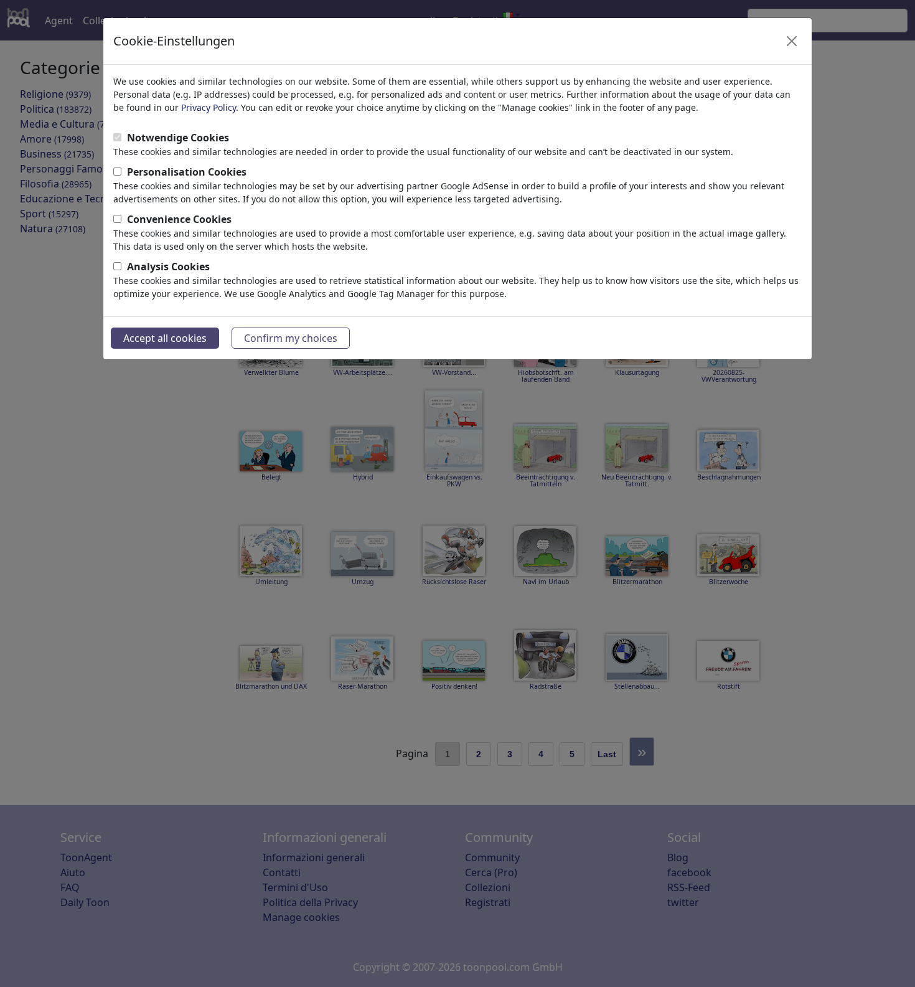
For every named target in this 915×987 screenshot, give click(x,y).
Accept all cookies (165, 338)
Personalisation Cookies (186, 172)
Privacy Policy (208, 107)
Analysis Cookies (168, 266)
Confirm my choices (290, 338)
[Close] (792, 41)
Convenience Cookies (179, 219)
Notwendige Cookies (178, 137)
